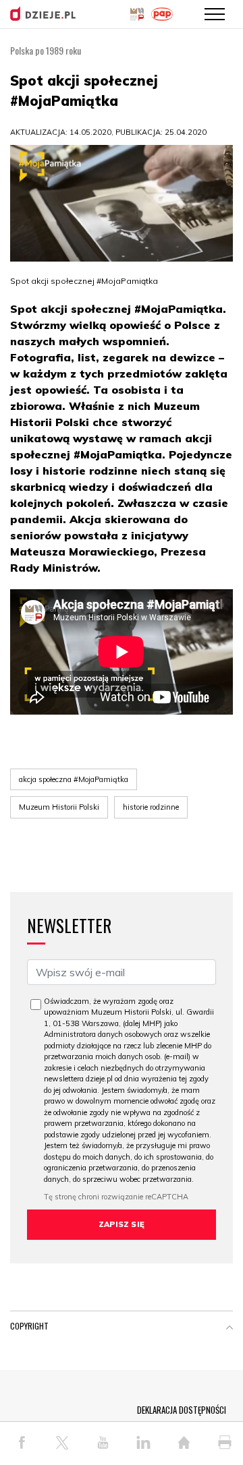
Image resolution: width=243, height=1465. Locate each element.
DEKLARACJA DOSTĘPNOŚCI (181, 1409)
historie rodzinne (151, 807)
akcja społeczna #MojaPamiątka (73, 779)
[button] (229, 1328)
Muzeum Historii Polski (59, 807)
